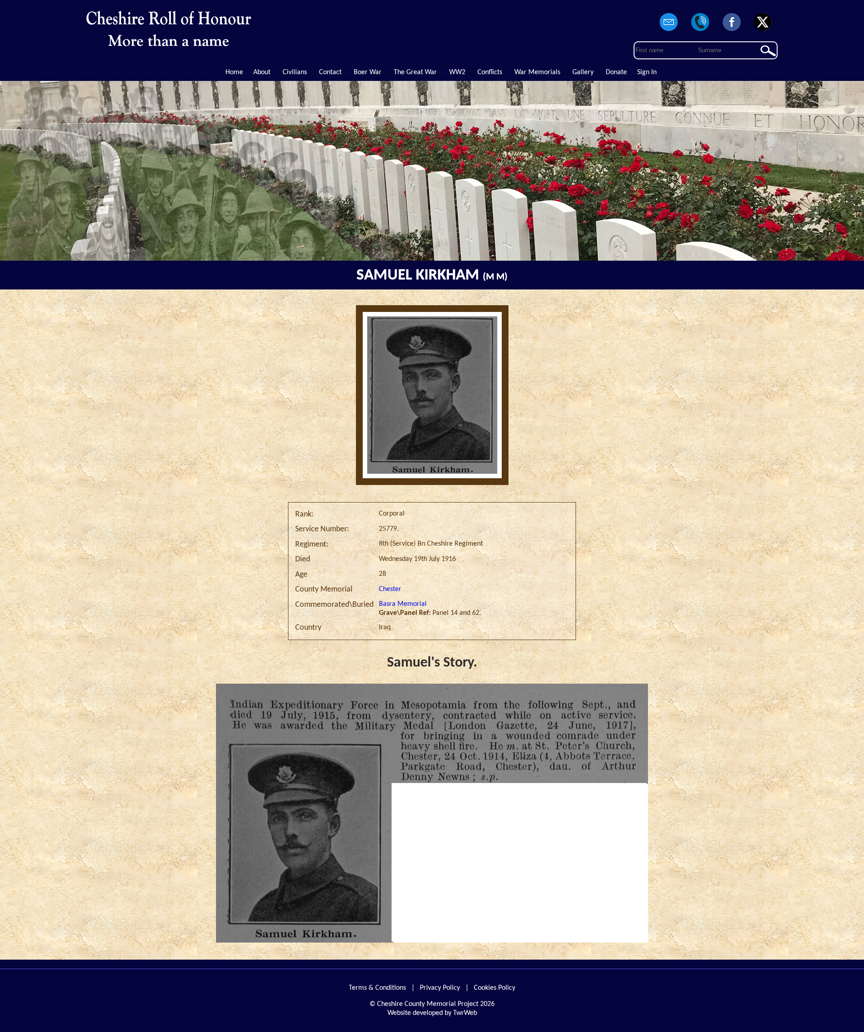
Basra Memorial (403, 604)
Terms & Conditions (377, 988)
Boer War (368, 72)
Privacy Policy (440, 988)
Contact (330, 72)
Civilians (295, 72)
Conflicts (489, 72)
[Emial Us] (669, 31)
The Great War (415, 72)
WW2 (457, 72)
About (261, 72)
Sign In (647, 72)
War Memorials (537, 72)
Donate (616, 72)
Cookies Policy (494, 988)
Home (234, 72)
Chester (390, 589)
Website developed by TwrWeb (432, 1013)
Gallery (583, 72)
